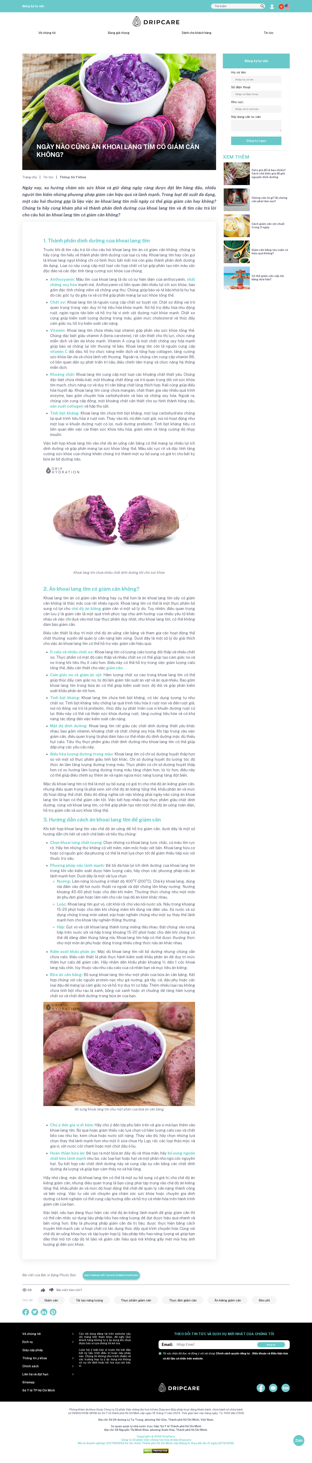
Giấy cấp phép (32, 1350)
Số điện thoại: (241, 87)
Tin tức (269, 33)
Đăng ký (271, 1344)
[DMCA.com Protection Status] (156, 1450)
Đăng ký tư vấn (33, 6)
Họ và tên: (238, 72)
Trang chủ (30, 177)
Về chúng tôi (47, 33)
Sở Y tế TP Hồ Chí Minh (38, 1390)
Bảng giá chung (118, 33)
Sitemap (28, 1382)
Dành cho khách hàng (196, 33)
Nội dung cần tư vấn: (246, 117)
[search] (262, 6)
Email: (167, 1344)
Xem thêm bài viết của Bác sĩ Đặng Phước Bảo (111, 1275)
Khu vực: (237, 102)
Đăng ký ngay (256, 140)
